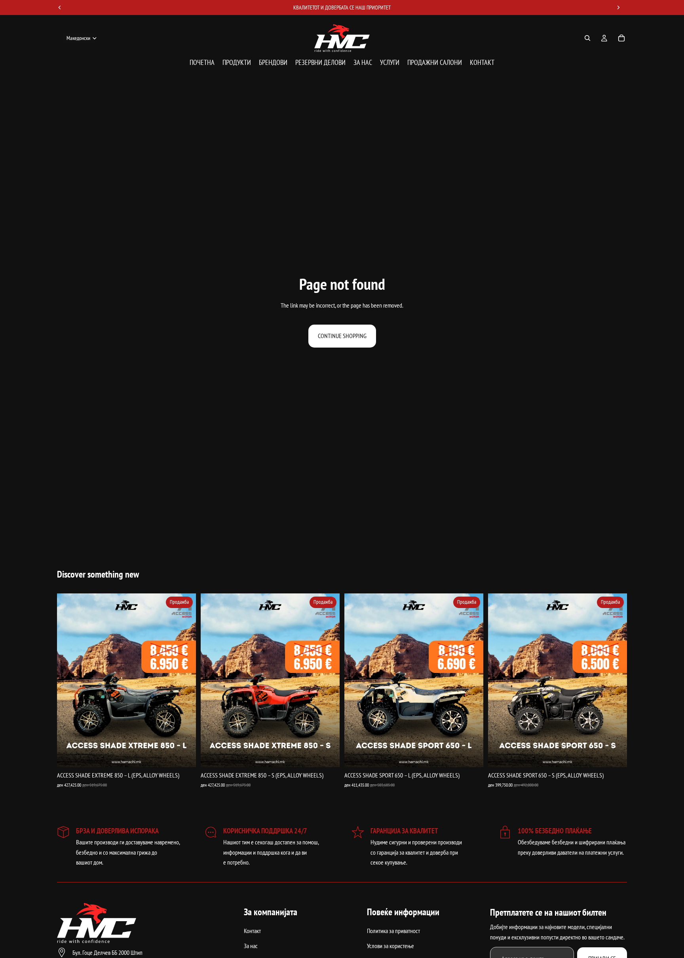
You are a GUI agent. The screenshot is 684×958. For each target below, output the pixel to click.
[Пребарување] (587, 38)
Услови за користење (390, 946)
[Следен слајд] (184, 680)
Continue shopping (342, 336)
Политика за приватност (393, 931)
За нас (251, 946)
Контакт (252, 931)
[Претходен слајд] (69, 680)
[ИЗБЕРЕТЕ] (184, 755)
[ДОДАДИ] (327, 755)
